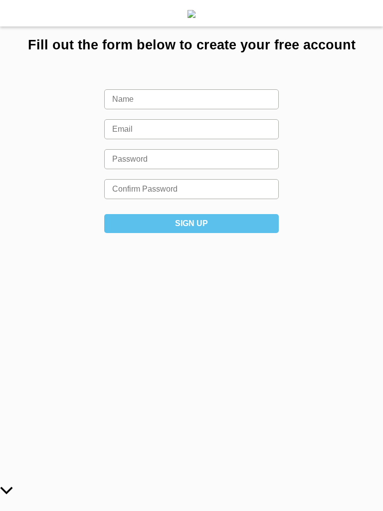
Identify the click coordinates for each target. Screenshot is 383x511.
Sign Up (191, 223)
